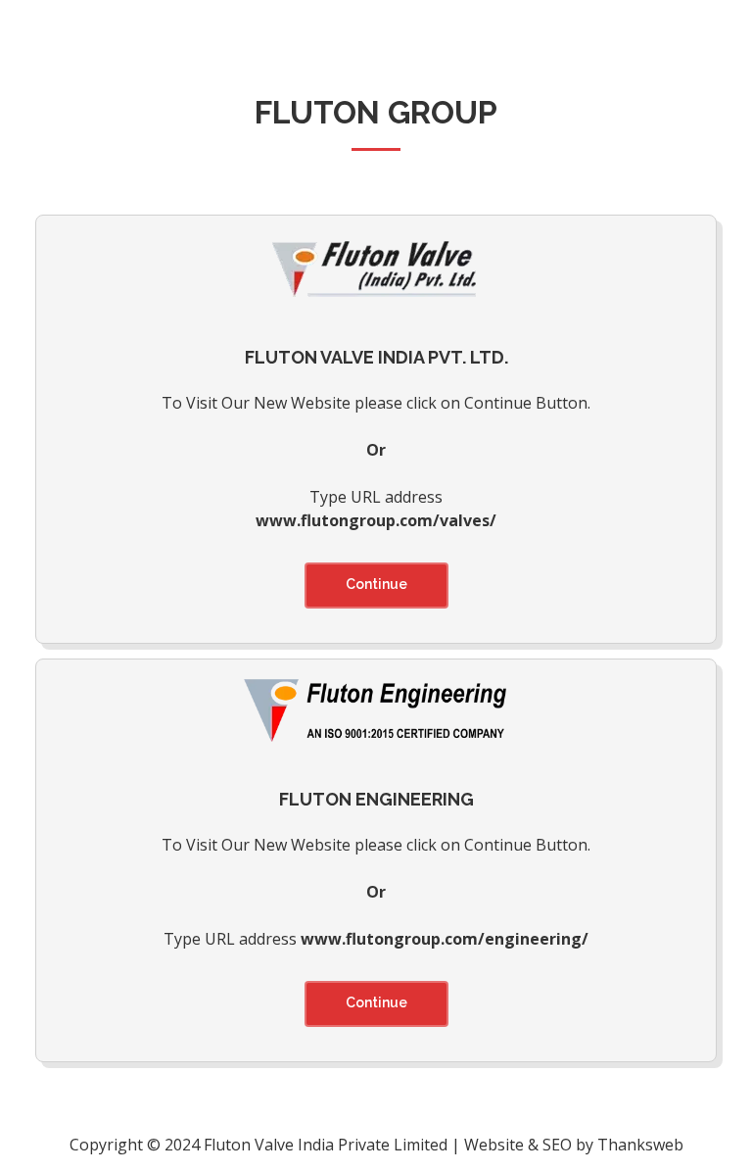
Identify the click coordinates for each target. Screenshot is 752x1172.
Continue (376, 584)
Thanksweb (640, 1144)
